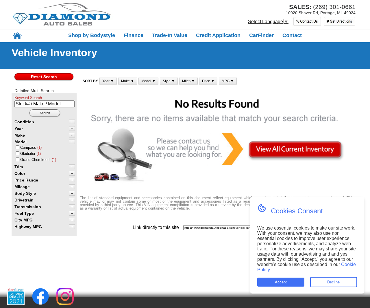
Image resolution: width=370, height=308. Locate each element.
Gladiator (27, 153)
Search (45, 113)
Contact (292, 35)
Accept (281, 282)
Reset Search (44, 76)
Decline (333, 282)
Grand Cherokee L (35, 159)
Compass (28, 147)
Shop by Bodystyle (91, 35)
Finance (133, 35)
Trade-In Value (169, 35)
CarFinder (261, 35)
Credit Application (218, 35)
